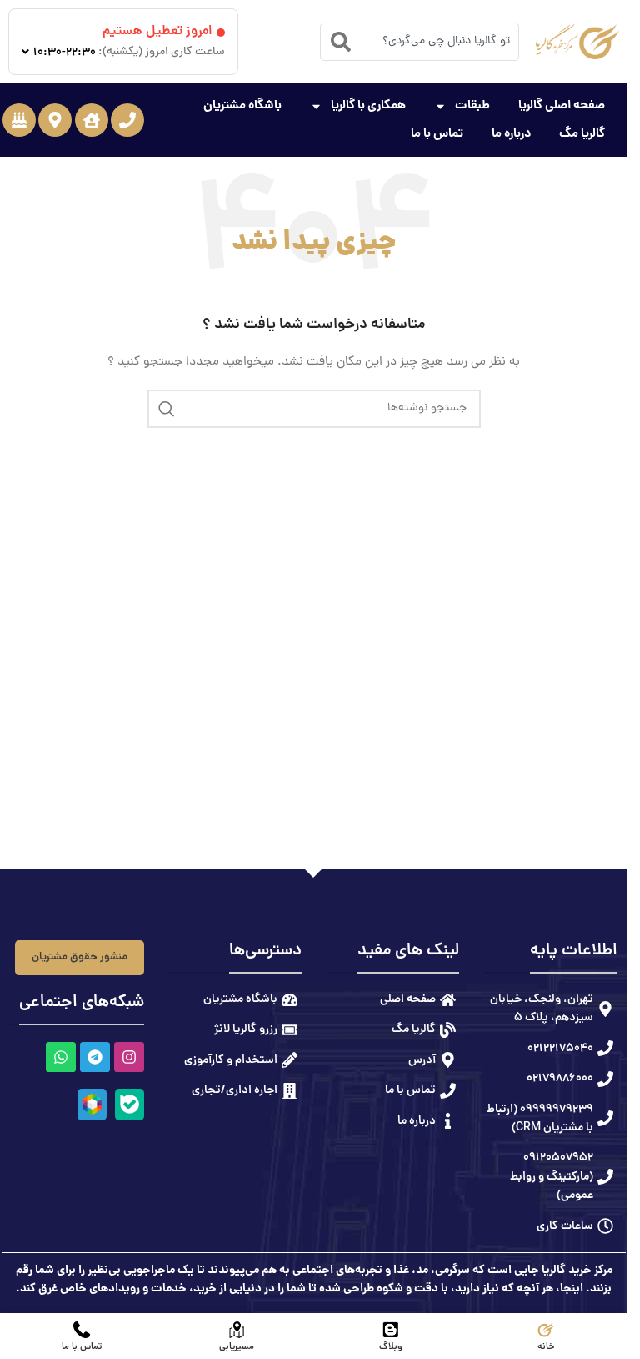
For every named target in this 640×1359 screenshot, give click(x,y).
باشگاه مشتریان (242, 106)
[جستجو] (167, 409)
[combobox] (419, 42)
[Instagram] (128, 1057)
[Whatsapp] (60, 1057)
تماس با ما (437, 134)
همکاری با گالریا (368, 106)
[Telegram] (94, 1057)
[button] (127, 120)
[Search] (341, 42)
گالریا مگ (582, 134)
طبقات (472, 106)
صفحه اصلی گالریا (561, 106)
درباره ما (511, 134)
